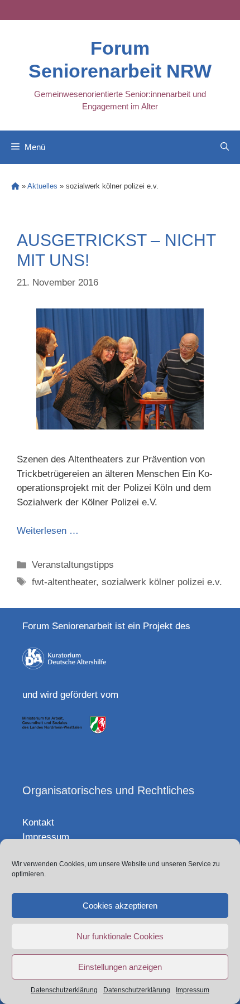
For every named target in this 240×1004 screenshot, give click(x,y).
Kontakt (38, 822)
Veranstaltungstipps (73, 564)
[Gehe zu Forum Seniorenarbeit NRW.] (15, 186)
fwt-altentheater (64, 582)
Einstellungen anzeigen (120, 967)
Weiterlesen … (48, 530)
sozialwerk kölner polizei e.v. (162, 582)
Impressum (192, 990)
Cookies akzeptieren (120, 905)
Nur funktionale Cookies (120, 936)
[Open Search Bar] (224, 147)
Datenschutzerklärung (64, 990)
